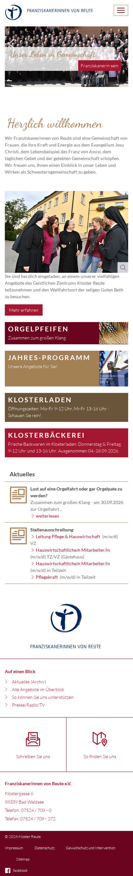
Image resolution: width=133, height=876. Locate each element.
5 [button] (110, 80)
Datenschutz (45, 847)
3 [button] (91, 80)
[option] (66, 56)
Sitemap (22, 859)
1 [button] (71, 80)
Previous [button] (11, 42)
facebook (20, 870)
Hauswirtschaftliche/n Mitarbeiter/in (73, 550)
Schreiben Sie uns (33, 756)
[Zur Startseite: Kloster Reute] (49, 13)
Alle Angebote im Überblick (38, 689)
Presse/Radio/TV (28, 705)
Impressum (14, 847)
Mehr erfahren (23, 310)
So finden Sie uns (100, 756)
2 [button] (81, 80)
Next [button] (121, 42)
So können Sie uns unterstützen (43, 697)
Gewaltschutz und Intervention (90, 847)
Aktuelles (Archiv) (29, 681)
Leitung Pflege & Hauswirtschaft (68, 536)
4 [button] (100, 80)
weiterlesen (48, 516)
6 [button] (120, 80)
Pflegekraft (47, 577)
